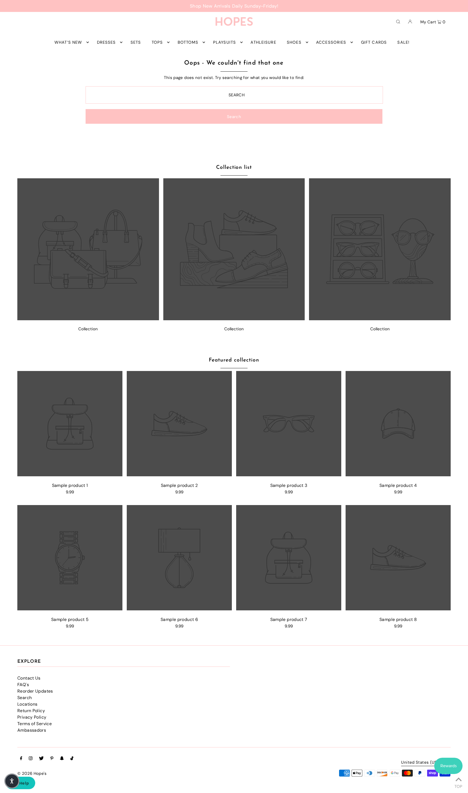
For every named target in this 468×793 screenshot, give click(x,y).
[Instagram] (30, 759)
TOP (458, 786)
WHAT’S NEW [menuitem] (68, 42)
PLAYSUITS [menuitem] (224, 42)
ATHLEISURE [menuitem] (263, 42)
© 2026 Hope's (32, 773)
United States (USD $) (423, 762)
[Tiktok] (71, 759)
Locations (27, 704)
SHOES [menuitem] (294, 42)
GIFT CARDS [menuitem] (374, 42)
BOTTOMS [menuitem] (188, 42)
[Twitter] (41, 759)
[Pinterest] (51, 759)
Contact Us (29, 678)
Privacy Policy (31, 717)
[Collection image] (88, 319)
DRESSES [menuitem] (106, 42)
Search (24, 697)
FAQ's (23, 684)
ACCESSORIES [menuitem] (331, 42)
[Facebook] (21, 759)
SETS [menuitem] (136, 42)
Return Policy (31, 710)
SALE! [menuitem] (403, 42)
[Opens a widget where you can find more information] (20, 783)
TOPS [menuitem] (157, 42)
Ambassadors (31, 730)
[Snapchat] (62, 759)
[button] (12, 781)
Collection (88, 329)
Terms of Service (34, 724)
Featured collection (234, 360)
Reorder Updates (35, 691)
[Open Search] (398, 21)
